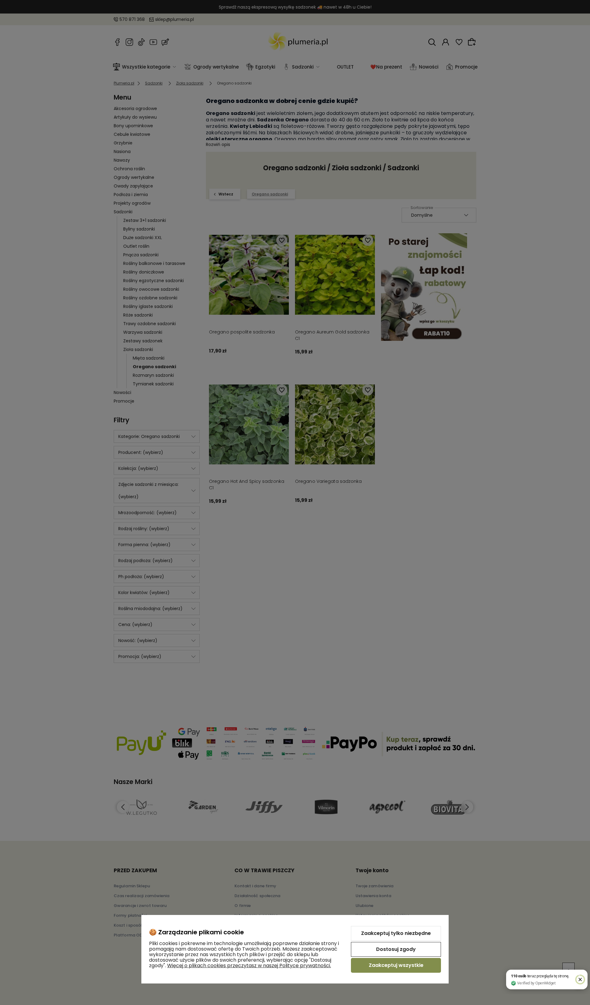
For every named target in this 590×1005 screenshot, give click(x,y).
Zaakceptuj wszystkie (396, 965)
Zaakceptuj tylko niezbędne (396, 933)
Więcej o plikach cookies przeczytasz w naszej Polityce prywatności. (249, 965)
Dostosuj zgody (396, 949)
